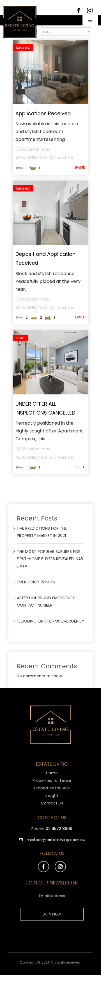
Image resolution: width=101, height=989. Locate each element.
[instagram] (60, 866)
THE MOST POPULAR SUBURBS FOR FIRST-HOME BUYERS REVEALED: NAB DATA (50, 559)
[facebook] (43, 866)
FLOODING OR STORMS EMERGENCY (50, 621)
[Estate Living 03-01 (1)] (19, 8)
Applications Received (43, 113)
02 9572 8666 (59, 828)
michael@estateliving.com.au (56, 840)
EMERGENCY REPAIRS (36, 582)
